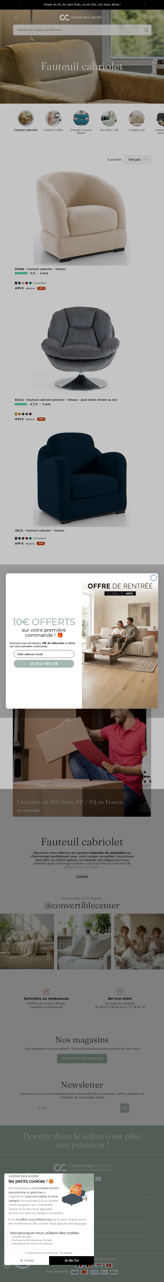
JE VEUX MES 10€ (44, 663)
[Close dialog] (154, 578)
